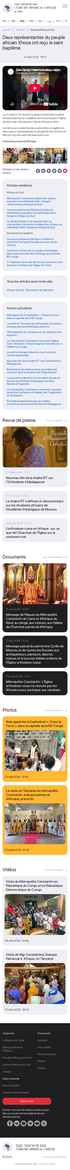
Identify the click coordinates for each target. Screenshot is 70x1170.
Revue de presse (47, 1054)
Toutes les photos (54, 710)
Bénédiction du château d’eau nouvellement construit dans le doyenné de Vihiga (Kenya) (32, 371)
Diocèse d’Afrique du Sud (42, 29)
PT (66, 21)
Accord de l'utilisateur (55, 1156)
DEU (40, 21)
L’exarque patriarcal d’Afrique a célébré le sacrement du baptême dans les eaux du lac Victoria (32, 242)
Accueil (6, 29)
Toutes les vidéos (54, 870)
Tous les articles (54, 420)
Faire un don (27, 1101)
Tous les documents (52, 557)
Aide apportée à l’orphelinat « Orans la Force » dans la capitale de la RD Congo (33, 317)
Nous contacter (11, 1085)
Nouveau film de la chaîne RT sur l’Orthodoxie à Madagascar (34, 362)
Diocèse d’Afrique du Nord (17, 1057)
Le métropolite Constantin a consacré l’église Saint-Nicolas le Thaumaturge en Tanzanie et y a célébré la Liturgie (34, 343)
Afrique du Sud (15, 290)
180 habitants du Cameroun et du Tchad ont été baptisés (34, 334)
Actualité (20, 29)
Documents (44, 1047)
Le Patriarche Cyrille (13, 1040)
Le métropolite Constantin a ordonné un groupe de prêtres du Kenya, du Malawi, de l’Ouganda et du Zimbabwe (34, 392)
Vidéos (41, 1068)
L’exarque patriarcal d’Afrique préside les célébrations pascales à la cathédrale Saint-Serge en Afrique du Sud (32, 212)
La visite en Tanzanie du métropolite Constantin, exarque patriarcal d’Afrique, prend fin (34, 325)
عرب (49, 21)
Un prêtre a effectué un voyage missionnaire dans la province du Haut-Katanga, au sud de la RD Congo (33, 253)
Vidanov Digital (47, 1163)
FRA (22, 21)
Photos (41, 1061)
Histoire (7, 1071)
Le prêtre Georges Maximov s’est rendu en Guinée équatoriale (31, 354)
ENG (13, 21)
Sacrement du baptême (40, 290)
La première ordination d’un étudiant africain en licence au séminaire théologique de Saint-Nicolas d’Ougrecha (33, 380)
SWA (31, 21)
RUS (4, 21)
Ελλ (58, 21)
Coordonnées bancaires (16, 1092)
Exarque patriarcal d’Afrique (12, 1049)
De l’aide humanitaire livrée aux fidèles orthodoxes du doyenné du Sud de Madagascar (34, 403)
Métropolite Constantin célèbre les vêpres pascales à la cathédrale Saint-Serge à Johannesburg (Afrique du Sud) (31, 201)
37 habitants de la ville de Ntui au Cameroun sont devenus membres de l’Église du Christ (35, 264)
